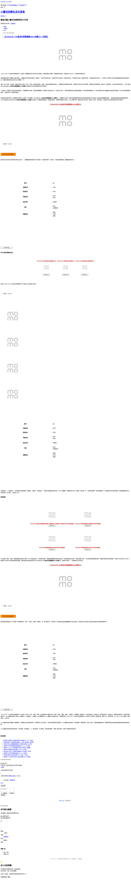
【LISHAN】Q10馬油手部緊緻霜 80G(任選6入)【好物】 (26, 37)
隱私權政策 (74, 858)
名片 (5, 30)
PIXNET (54, 858)
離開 (9, 877)
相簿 (5, 26)
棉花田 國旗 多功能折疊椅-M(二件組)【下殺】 (16, 755)
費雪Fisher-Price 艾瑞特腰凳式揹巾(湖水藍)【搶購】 (17, 747)
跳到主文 (3, 16)
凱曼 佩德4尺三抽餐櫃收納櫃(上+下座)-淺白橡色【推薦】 (19, 742)
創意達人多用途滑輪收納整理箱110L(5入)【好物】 (17, 746)
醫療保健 (12, 780)
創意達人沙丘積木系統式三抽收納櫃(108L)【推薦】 (17, 756)
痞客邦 (10, 776)
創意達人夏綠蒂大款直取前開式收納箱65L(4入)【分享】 (19, 740)
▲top (2, 782)
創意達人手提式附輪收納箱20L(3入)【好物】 (16, 753)
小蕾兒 (2, 767)
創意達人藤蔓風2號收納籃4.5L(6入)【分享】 (15, 749)
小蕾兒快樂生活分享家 (13, 11)
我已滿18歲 (3, 877)
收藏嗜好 (13, 23)
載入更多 (3, 785)
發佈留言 (3, 795)
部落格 (5, 28)
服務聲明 (80, 858)
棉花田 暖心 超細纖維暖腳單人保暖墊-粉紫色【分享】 (18, 744)
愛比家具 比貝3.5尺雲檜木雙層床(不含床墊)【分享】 (18, 751)
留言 (13, 776)
